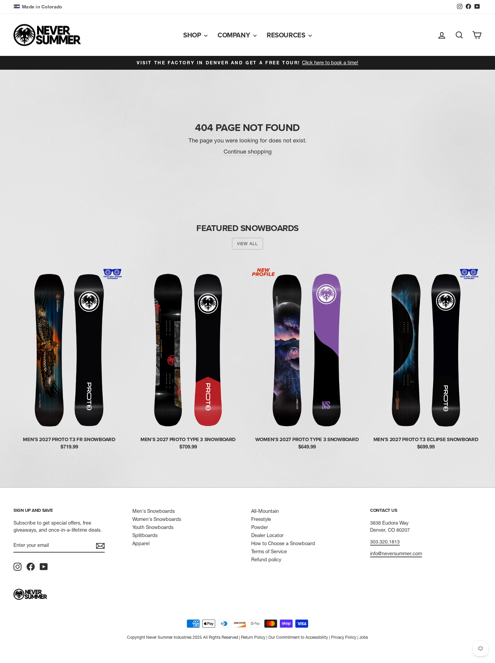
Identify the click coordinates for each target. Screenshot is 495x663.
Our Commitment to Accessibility (298, 637)
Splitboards (145, 535)
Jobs (363, 637)
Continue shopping (248, 151)
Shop (192, 35)
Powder (259, 527)
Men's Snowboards (153, 511)
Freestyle (261, 519)
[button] (38, 7)
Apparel (141, 543)
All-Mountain (265, 511)
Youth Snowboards (152, 527)
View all (247, 243)
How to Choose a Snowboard (283, 543)
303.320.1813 (385, 542)
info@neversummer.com (396, 554)
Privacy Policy (343, 637)
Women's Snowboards (156, 519)
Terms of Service (269, 552)
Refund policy (266, 560)
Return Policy (253, 637)
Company (235, 35)
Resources (287, 35)
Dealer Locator (267, 535)
